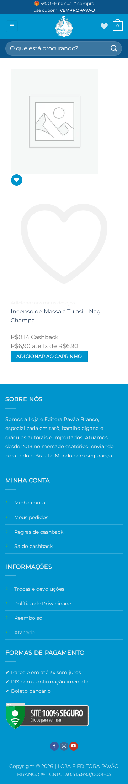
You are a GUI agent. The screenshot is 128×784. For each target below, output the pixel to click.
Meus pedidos (31, 517)
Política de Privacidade (42, 603)
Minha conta (29, 502)
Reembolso (28, 618)
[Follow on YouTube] (73, 746)
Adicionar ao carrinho (49, 356)
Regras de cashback (38, 532)
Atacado (24, 632)
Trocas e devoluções (39, 589)
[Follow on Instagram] (64, 746)
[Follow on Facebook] (54, 746)
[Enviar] (114, 48)
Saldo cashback (33, 546)
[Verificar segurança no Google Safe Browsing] (47, 715)
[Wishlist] (104, 26)
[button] (12, 26)
